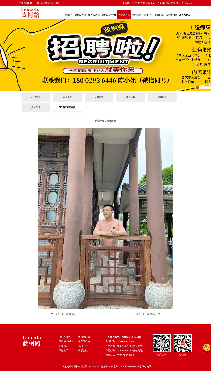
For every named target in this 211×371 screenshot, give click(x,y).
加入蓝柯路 (185, 14)
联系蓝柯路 (171, 14)
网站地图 (146, 366)
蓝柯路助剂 (94, 14)
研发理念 (162, 97)
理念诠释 (130, 97)
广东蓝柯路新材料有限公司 (73, 366)
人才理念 (35, 107)
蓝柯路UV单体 (109, 14)
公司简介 (35, 97)
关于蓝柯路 (124, 14)
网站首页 (68, 14)
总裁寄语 (99, 97)
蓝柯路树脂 (80, 14)
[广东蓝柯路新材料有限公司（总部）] (30, 18)
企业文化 (67, 97)
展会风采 (159, 14)
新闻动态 (136, 14)
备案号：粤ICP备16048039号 (126, 366)
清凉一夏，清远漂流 (65, 313)
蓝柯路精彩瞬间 (67, 107)
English (188, 2)
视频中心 (147, 14)
